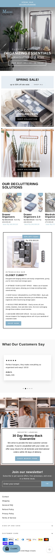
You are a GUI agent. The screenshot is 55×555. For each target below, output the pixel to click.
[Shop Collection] (27, 108)
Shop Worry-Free (27, 458)
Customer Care (10, 533)
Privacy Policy (8, 514)
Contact (5, 497)
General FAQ (7, 505)
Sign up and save (11, 525)
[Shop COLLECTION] (27, 152)
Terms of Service (9, 518)
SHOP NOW (13, 323)
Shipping (6, 501)
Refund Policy (8, 509)
